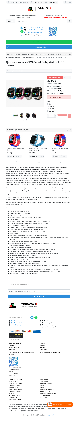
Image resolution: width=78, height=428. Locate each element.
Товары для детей (15, 391)
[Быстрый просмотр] (19, 156)
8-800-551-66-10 (35, 27)
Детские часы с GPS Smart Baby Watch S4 (38, 149)
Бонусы (59, 54)
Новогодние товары (15, 389)
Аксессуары (44, 381)
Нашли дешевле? (54, 77)
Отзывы (51, 54)
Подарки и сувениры (16, 399)
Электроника (44, 379)
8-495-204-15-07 (35, 30)
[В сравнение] (65, 77)
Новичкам (43, 347)
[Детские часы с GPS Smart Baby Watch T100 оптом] (25, 94)
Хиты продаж (13, 381)
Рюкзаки (42, 385)
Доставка (25, 54)
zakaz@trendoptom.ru (34, 32)
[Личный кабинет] (70, 2)
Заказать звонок (39, 42)
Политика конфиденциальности (50, 352)
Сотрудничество (14, 347)
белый (51, 104)
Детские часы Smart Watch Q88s (15, 149)
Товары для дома (14, 385)
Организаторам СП (15, 343)
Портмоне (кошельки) (47, 383)
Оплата (34, 54)
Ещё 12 (25, 120)
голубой (51, 106)
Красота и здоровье (15, 383)
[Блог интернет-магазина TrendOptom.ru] (65, 2)
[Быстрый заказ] (69, 116)
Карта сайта (43, 349)
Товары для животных (47, 389)
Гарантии (12, 345)
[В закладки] (69, 77)
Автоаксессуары (14, 395)
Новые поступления (15, 379)
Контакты (42, 54)
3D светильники (45, 395)
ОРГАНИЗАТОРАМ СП (71, 54)
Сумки (42, 387)
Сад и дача (43, 397)
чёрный (51, 108)
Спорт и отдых (13, 397)
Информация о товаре (16, 71)
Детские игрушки (14, 387)
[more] (21, 156)
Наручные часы (45, 391)
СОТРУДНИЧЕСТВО (13, 54)
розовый (52, 111)
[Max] (21, 35)
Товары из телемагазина (48, 393)
